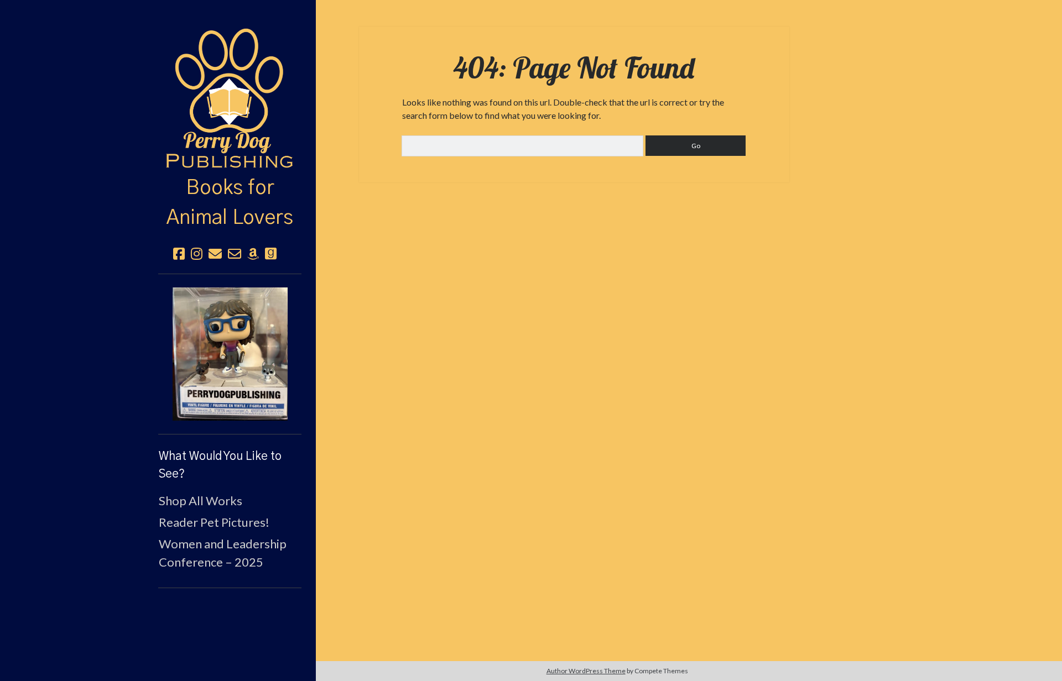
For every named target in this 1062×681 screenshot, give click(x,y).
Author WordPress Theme (586, 671)
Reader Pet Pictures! (214, 522)
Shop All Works (200, 500)
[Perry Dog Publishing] (229, 159)
